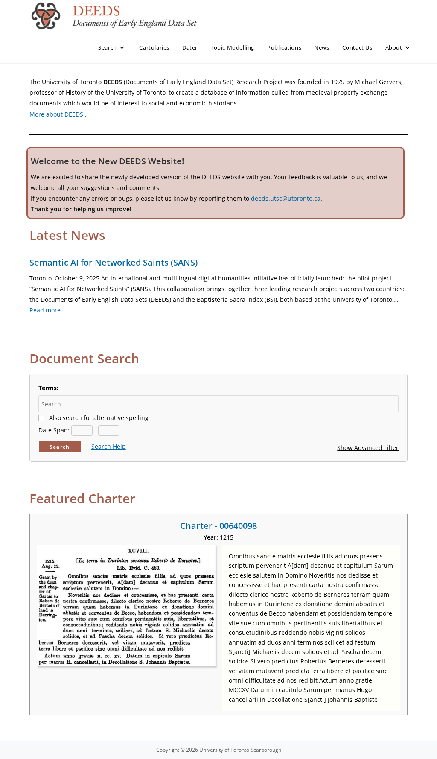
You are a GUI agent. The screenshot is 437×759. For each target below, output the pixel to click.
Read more (45, 310)
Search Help (108, 446)
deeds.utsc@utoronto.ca (285, 198)
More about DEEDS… (58, 114)
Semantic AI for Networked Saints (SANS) (113, 262)
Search (60, 446)
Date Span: (54, 430)
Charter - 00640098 (218, 525)
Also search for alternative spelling (99, 418)
